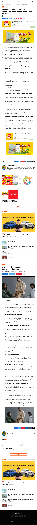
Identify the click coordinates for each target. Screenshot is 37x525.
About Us (20, 519)
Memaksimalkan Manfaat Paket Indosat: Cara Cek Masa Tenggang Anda (9, 201)
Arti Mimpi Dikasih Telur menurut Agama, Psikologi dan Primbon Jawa (20, 256)
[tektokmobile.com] (18, 1)
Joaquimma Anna (7, 15)
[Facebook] (3, 47)
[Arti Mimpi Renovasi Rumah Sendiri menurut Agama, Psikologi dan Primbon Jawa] (4, 247)
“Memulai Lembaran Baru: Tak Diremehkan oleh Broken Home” (8, 449)
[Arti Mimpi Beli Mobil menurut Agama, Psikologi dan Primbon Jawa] (18, 222)
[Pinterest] (3, 55)
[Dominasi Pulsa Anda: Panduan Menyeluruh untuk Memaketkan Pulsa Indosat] (18, 32)
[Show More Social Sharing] (24, 18)
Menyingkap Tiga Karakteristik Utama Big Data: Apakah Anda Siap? (27, 186)
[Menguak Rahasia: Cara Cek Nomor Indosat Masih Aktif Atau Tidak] (10, 180)
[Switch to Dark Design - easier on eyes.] (32, 1)
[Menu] (2, 1)
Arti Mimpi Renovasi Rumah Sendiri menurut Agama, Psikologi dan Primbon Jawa (21, 247)
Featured (3, 264)
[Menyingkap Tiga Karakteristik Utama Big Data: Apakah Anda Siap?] (27, 180)
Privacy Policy (15, 519)
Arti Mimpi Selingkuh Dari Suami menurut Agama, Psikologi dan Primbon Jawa (21, 252)
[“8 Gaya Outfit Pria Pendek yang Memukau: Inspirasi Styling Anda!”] (18, 287)
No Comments (20, 15)
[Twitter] (3, 50)
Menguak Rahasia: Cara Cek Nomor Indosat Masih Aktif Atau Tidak (9, 186)
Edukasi (3, 233)
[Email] (3, 57)
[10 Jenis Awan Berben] (4, 243)
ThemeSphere (24, 521)
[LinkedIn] (3, 52)
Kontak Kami (26, 519)
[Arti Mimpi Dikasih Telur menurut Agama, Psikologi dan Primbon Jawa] (4, 257)
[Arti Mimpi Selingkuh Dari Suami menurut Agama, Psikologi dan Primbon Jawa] (4, 252)
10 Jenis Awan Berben (11, 241)
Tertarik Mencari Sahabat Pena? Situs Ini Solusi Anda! (10, 443)
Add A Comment (18, 206)
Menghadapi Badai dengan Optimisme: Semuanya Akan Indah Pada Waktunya (27, 443)
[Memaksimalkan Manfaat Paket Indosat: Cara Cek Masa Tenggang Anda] (10, 194)
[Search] (34, 1)
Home (2, 4)
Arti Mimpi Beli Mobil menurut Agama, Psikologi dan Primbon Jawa (18, 234)
